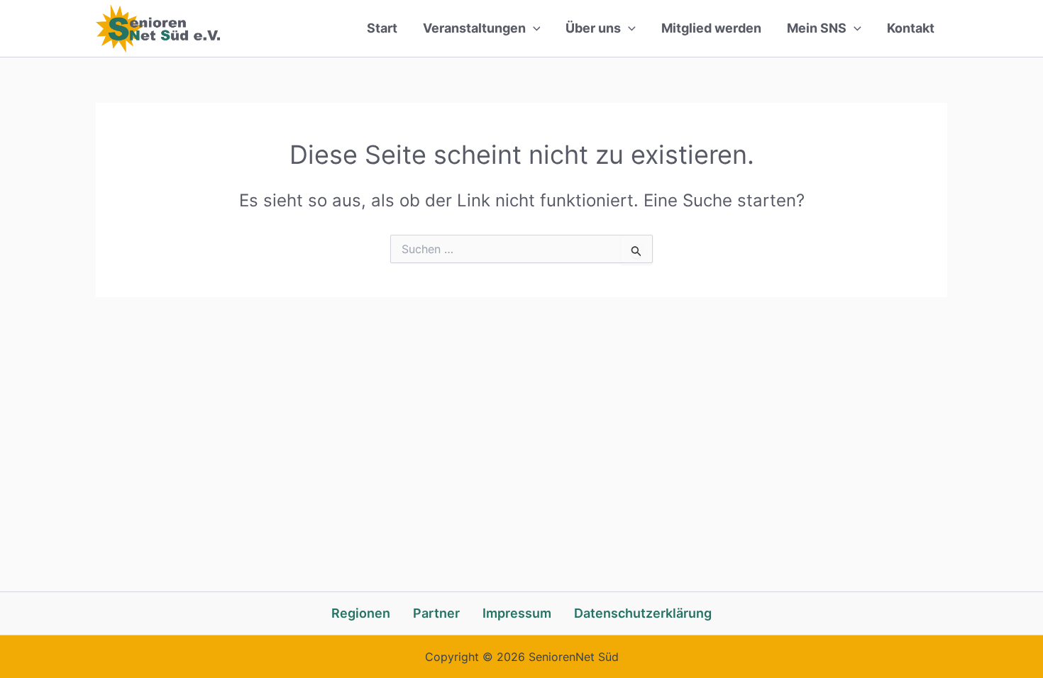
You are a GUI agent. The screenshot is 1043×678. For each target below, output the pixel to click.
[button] (533, 28)
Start (382, 28)
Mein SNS (816, 28)
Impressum (516, 613)
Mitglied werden (711, 28)
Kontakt (910, 28)
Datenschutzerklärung (643, 613)
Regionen (360, 613)
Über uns (593, 28)
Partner (436, 613)
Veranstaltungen (474, 28)
